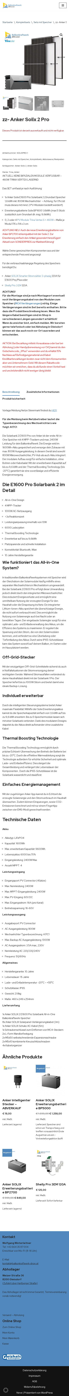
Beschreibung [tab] (11, 392)
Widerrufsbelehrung (34, 1387)
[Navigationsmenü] (63, 5)
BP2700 (13, 234)
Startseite (7, 22)
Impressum (34, 1375)
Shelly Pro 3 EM (13, 285)
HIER (54, 410)
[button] (61, 35)
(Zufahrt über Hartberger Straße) (20, 1283)
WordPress (47, 1392)
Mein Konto (8, 1332)
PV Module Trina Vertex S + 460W (35, 220)
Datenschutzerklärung (34, 1370)
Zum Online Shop (11, 1327)
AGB (34, 1381)
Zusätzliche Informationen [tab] (42, 392)
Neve (19, 1392)
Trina (11, 172)
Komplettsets (23, 22)
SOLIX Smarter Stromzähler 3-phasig (31, 276)
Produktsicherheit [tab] (13, 398)
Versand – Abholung (13, 1315)
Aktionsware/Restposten (53, 159)
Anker (17, 172)
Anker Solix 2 (20, 165)
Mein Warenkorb (10, 1338)
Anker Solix (32, 165)
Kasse (5, 1343)
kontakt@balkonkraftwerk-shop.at (20, 1263)
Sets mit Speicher (43, 22)
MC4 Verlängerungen (28, 303)
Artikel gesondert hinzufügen (44, 238)
